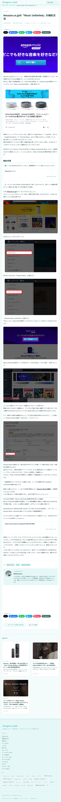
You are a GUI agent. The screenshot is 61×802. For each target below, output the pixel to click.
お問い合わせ (34, 798)
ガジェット (6, 766)
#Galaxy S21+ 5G (17, 779)
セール (5, 743)
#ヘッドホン (45, 782)
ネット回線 (5, 755)
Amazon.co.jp (11, 192)
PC (4, 764)
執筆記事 (5, 738)
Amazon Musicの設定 (44, 489)
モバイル (5, 769)
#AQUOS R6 (17, 785)
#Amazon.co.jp (10, 565)
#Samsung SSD (30, 785)
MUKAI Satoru (18, 574)
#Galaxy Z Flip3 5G (8, 782)
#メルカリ (28, 776)
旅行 (4, 748)
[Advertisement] (30, 599)
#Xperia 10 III (40, 785)
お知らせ (5, 736)
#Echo (17, 565)
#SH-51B (11, 785)
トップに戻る (34, 625)
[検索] (58, 2)
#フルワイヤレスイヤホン (36, 782)
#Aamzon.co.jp (6, 776)
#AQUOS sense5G (20, 776)
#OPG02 (33, 776)
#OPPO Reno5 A (7, 779)
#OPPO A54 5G (48, 776)
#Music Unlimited (26, 565)
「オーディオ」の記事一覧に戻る (15, 625)
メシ (4, 745)
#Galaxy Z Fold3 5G (39, 779)
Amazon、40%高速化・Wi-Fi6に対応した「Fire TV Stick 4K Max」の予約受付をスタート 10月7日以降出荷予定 (15, 665)
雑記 (4, 741)
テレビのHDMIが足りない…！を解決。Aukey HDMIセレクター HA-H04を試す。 (44, 664)
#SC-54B (30, 779)
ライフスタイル (7, 752)
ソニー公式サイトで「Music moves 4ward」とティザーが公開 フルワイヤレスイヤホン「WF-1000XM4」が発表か (15, 702)
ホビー (5, 750)
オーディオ (5, 11)
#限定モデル (52, 782)
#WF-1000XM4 (26, 782)
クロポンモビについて (7, 798)
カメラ (5, 762)
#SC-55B (24, 779)
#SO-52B (23, 785)
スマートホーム (6, 757)
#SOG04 (12, 776)
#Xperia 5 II (5, 785)
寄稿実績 (16, 798)
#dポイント (39, 776)
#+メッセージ (18, 782)
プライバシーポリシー (24, 798)
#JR (47, 785)
